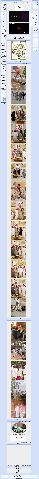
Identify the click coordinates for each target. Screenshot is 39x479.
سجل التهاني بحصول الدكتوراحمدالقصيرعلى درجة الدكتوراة (36, 31)
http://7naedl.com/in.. (4, 98)
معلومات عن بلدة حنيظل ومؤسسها (35, 29)
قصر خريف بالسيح (4, 82)
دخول (37, 2)
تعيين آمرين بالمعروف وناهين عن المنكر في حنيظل (3, 30)
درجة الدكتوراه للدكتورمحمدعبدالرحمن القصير (35, 25)
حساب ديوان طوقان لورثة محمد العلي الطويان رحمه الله (4, 93)
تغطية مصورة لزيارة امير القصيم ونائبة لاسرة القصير (4, 74)
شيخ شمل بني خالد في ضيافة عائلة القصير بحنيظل (35, 18)
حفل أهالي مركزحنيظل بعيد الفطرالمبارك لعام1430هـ (3, 58)
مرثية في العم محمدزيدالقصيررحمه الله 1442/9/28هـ (4, 28)
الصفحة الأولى (37, 4)
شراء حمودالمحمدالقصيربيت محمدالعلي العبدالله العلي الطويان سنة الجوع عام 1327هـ (3, 51)
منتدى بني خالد (5, 17)
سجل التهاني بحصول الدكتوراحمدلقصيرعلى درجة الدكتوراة (3, 21)
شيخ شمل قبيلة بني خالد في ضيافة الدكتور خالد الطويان (35, 20)
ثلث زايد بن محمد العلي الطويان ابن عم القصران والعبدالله (3, 48)
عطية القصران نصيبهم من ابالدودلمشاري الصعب (3, 36)
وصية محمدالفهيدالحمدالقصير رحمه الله (3, 35)
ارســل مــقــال (37, 7)
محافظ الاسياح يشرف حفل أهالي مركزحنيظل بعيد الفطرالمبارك (3, 64)
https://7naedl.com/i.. (4, 99)
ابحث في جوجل (4, 103)
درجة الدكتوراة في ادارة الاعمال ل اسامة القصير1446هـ (35, 22)
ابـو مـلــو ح (5, 18)
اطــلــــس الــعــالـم (36, 8)
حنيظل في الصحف (4, 79)
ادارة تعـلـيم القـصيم (4, 13)
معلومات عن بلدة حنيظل (36, 28)
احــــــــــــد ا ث (37, 6)
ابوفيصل (20, 466)
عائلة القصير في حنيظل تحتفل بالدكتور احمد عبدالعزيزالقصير (3, 68)
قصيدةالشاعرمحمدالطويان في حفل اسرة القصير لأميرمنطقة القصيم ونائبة (36, 30)
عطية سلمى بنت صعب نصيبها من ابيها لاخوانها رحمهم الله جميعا (3, 32)
